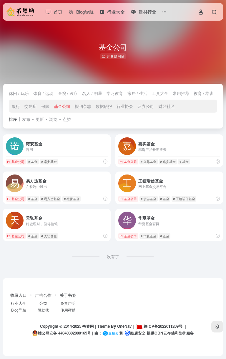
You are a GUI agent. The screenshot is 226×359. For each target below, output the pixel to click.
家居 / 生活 (137, 93)
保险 (45, 106)
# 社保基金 (71, 198)
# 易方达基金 (50, 198)
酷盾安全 (138, 333)
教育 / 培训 (204, 93)
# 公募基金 (148, 161)
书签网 (88, 326)
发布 (26, 119)
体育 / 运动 (43, 93)
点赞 (67, 119)
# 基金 (32, 161)
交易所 (30, 106)
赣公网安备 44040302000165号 (64, 333)
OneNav (124, 326)
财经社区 (166, 106)
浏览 (53, 119)
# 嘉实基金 (168, 161)
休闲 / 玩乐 (19, 93)
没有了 (113, 256)
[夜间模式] (217, 326)
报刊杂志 (83, 106)
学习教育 (115, 93)
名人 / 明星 (92, 93)
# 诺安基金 (49, 161)
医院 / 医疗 (68, 93)
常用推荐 (181, 93)
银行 (16, 106)
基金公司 (62, 106)
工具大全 (160, 93)
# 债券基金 (148, 198)
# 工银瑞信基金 (184, 198)
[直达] (105, 161)
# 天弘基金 (49, 235)
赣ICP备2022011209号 (163, 326)
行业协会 (125, 106)
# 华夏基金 (148, 235)
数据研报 (104, 106)
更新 (40, 119)
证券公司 (145, 106)
